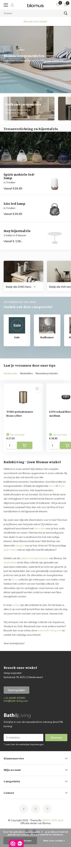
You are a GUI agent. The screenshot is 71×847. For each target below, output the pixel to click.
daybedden (10, 562)
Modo (61, 485)
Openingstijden (16, 690)
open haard (10, 549)
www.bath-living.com (50, 630)
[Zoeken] (66, 13)
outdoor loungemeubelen (35, 558)
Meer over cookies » (54, 840)
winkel (16, 605)
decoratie (39, 528)
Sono (52, 485)
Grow (15, 579)
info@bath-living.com (16, 700)
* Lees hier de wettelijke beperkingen (24, 744)
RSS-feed (57, 820)
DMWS (46, 820)
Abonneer (56, 737)
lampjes (19, 545)
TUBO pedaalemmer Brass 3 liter (19, 414)
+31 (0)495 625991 (14, 697)
